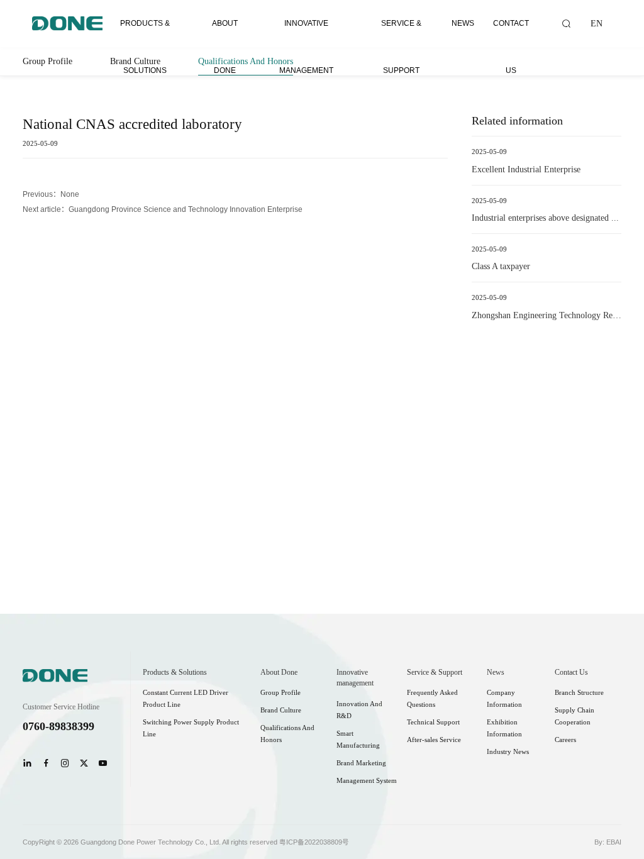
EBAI (613, 842)
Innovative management (306, 33)
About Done (225, 33)
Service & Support (401, 33)
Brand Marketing (361, 763)
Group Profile (47, 61)
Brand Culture (280, 710)
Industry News (508, 751)
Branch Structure (579, 692)
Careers (565, 739)
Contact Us (511, 33)
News (463, 23)
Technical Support (433, 722)
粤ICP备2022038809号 (314, 842)
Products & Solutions (145, 33)
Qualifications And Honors (245, 61)
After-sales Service (434, 739)
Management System (366, 780)
